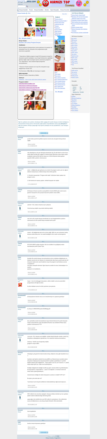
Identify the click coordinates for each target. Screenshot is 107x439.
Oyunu (57, 26)
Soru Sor (64, 14)
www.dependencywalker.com (27, 83)
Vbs (73, 64)
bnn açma (74, 72)
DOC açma (75, 52)
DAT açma (74, 43)
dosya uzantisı (51, 436)
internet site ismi (59, 24)
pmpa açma (75, 75)
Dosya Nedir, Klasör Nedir (78, 15)
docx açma (74, 45)
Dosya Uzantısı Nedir (77, 27)
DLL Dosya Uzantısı (60, 77)
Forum (31, 10)
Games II (57, 27)
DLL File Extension (60, 88)
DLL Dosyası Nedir (60, 83)
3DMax (73, 96)
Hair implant (75, 110)
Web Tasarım (58, 33)
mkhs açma (75, 70)
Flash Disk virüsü (59, 22)
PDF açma (74, 57)
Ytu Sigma (74, 103)
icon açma (74, 73)
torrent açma (75, 55)
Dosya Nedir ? (59, 19)
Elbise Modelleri (76, 105)
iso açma (74, 54)
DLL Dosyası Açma (60, 84)
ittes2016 (74, 100)
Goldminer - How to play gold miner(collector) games (32, 79)
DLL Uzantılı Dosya (60, 81)
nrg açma (74, 50)
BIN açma (74, 40)
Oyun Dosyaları (54, 10)
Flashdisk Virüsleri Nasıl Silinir (79, 20)
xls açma (74, 41)
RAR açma (74, 48)
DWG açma (75, 62)
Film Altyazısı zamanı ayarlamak (80, 32)
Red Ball (74, 107)
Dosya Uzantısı (21, 13)
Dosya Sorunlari (64, 10)
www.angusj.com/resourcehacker (28, 85)
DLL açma (74, 59)
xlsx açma (74, 47)
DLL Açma (58, 76)
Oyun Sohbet (58, 29)
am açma (74, 38)
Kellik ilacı (58, 34)
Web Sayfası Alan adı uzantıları (80, 22)
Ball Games (58, 31)
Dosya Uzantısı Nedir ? (61, 20)
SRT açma (74, 61)
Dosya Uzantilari (38, 10)
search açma (75, 77)
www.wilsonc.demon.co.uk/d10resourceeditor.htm (32, 89)
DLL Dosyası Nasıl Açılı (61, 79)
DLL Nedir (57, 74)
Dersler (47, 10)
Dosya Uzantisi (23, 10)
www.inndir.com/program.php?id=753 (29, 87)
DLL (29, 13)
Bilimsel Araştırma (76, 98)
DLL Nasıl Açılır (59, 86)
